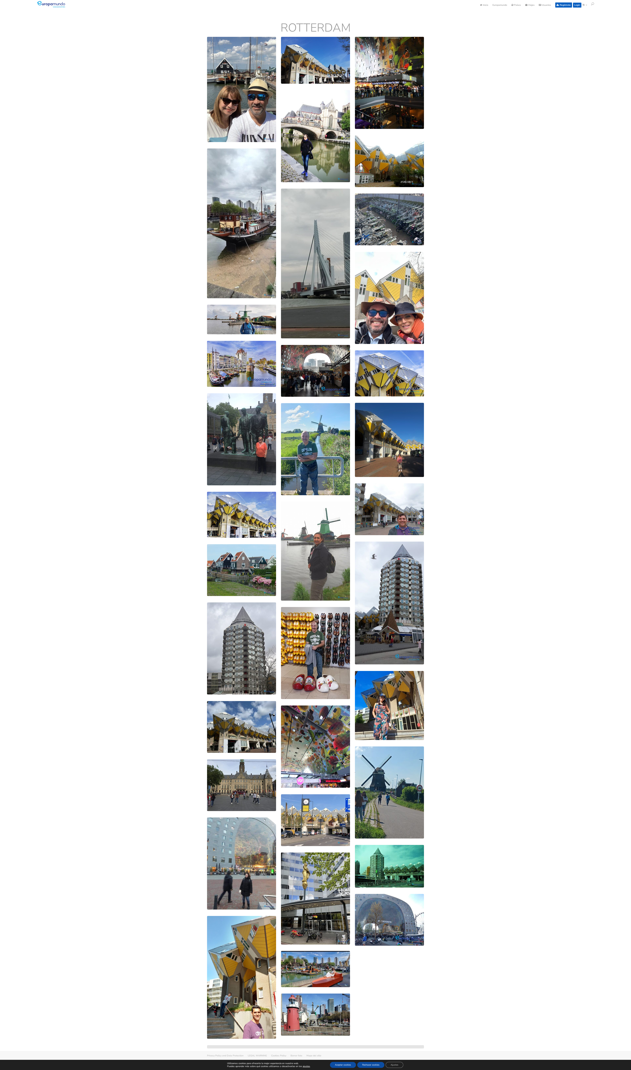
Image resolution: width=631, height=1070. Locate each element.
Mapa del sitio (313, 1055)
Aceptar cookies (343, 1064)
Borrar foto (296, 1055)
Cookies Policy (278, 1055)
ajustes (306, 1066)
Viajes (531, 5)
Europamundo (499, 5)
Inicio (485, 5)
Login (577, 5)
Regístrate (565, 5)
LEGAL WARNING (257, 1055)
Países (517, 5)
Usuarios (546, 5)
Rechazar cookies (370, 1064)
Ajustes (394, 1064)
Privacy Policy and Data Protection (225, 1055)
